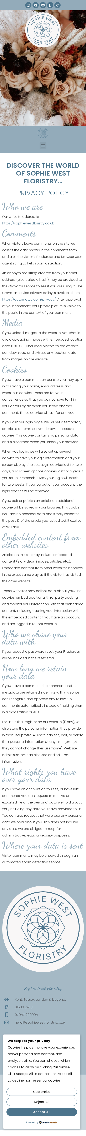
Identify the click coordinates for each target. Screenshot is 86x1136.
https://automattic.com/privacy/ (29, 299)
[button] (43, 145)
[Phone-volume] (57, 5)
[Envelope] (43, 5)
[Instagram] (28, 5)
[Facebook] (35, 5)
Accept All (41, 1112)
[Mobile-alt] (50, 5)
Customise (41, 1091)
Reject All (41, 1101)
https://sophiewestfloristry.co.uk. (28, 223)
